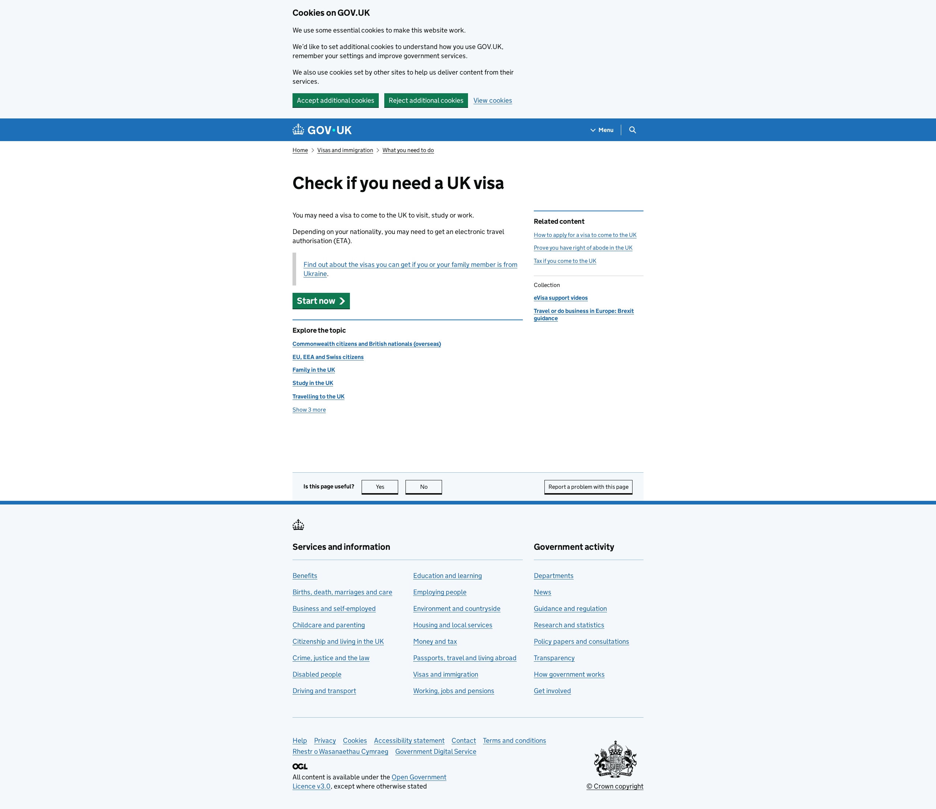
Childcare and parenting (328, 625)
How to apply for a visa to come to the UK (585, 234)
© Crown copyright (615, 786)
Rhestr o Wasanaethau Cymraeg (340, 751)
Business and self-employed (334, 608)
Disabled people (316, 674)
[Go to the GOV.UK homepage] (322, 130)
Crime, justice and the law (331, 658)
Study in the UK (312, 382)
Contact (464, 740)
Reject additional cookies (426, 100)
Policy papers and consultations (581, 641)
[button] (321, 301)
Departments (554, 575)
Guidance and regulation (570, 608)
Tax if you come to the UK (565, 260)
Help (299, 740)
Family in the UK (313, 369)
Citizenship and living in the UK (338, 641)
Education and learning (447, 575)
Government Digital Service (435, 751)
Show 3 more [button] (309, 409)
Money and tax (435, 641)
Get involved (552, 691)
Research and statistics (569, 625)
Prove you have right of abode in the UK (583, 247)
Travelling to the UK (318, 396)
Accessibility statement (409, 740)
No (431, 486)
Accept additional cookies (335, 100)
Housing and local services (452, 625)
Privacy (325, 740)
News (542, 592)
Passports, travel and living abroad (465, 658)
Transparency (554, 658)
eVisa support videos (561, 297)
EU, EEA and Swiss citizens (328, 357)
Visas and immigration (345, 150)
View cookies (492, 100)
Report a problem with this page (588, 486)
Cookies (355, 740)
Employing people (440, 592)
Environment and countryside (457, 608)
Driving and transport (324, 691)
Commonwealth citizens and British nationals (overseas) (366, 343)
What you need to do (408, 150)
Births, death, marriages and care (342, 592)
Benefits (304, 575)
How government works (569, 674)
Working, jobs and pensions (453, 691)
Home (300, 150)
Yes (387, 486)
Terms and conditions (514, 740)
